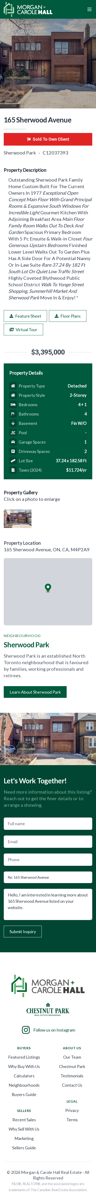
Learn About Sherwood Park (35, 692)
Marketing (24, 1138)
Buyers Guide (24, 1094)
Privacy (72, 1110)
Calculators (24, 1075)
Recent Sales (24, 1119)
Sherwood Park (20, 152)
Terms (72, 1119)
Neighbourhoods (24, 1085)
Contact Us (72, 1085)
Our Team (72, 1057)
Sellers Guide (24, 1147)
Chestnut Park (72, 1066)
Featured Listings (24, 1057)
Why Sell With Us (24, 1129)
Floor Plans (70, 316)
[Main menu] (89, 9)
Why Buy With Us (24, 1066)
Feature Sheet (28, 316)
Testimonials (72, 1075)
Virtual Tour (26, 329)
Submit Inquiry (23, 931)
